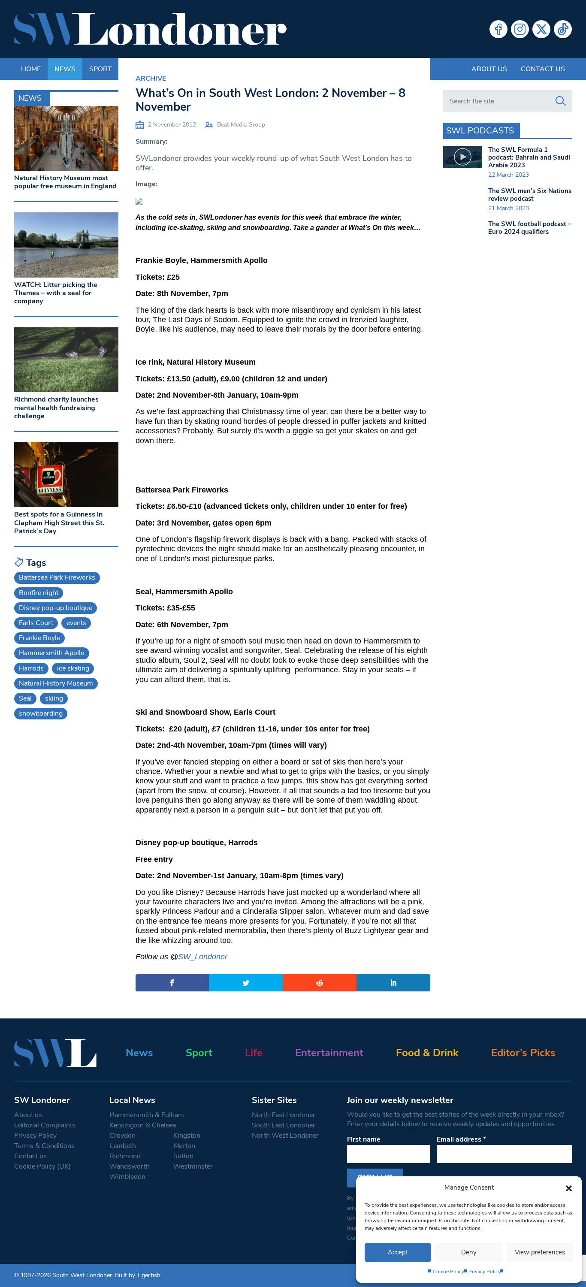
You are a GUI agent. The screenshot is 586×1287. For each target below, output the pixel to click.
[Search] (561, 101)
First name (364, 1139)
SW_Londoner (202, 956)
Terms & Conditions (44, 1146)
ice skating (73, 668)
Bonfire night (38, 593)
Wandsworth (129, 1166)
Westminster (193, 1166)
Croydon (122, 1135)
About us (489, 69)
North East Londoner (283, 1115)
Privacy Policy (484, 1271)
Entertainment (329, 1053)
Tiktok (563, 29)
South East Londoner (283, 1125)
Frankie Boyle (39, 638)
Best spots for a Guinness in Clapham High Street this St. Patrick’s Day (59, 522)
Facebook (498, 29)
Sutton (183, 1156)
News (139, 1053)
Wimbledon (127, 1176)
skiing (54, 698)
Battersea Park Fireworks (57, 577)
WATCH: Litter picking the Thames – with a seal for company (55, 293)
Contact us (543, 69)
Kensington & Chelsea (142, 1125)
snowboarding (41, 713)
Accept (398, 1252)
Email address (461, 1139)
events (76, 623)
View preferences (540, 1252)
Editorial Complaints (45, 1125)
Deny (469, 1252)
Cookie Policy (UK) (42, 1166)
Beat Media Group (241, 125)
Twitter (541, 29)
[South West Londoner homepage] (150, 29)
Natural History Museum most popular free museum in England (65, 182)
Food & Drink (427, 1053)
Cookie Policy (448, 1271)
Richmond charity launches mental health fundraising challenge (56, 407)
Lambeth (122, 1146)
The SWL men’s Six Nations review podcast (529, 195)
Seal (25, 698)
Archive (151, 78)
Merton (184, 1146)
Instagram (520, 29)
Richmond (125, 1156)
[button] (569, 1187)
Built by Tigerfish (137, 1275)
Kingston (186, 1135)
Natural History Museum (56, 683)
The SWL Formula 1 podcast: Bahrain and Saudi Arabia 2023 (529, 157)
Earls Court (36, 623)
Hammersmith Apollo (52, 653)
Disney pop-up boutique (55, 608)
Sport (199, 1053)
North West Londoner (285, 1135)
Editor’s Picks (523, 1053)
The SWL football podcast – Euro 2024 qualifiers (529, 228)
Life (254, 1053)
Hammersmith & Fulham (146, 1115)
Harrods (31, 668)
